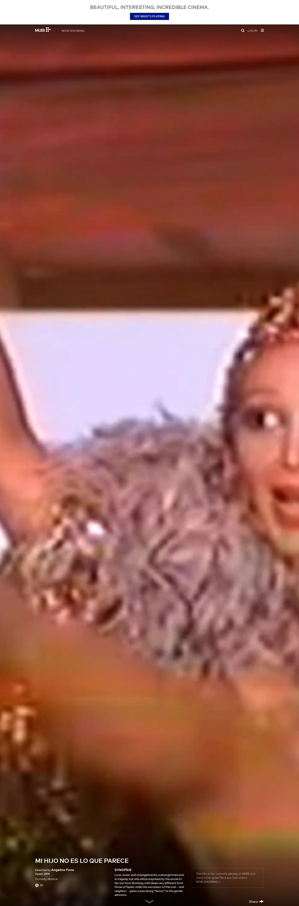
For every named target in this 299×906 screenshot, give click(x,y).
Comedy (40, 879)
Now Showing (73, 30)
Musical (53, 879)
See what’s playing (149, 16)
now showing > (208, 882)
